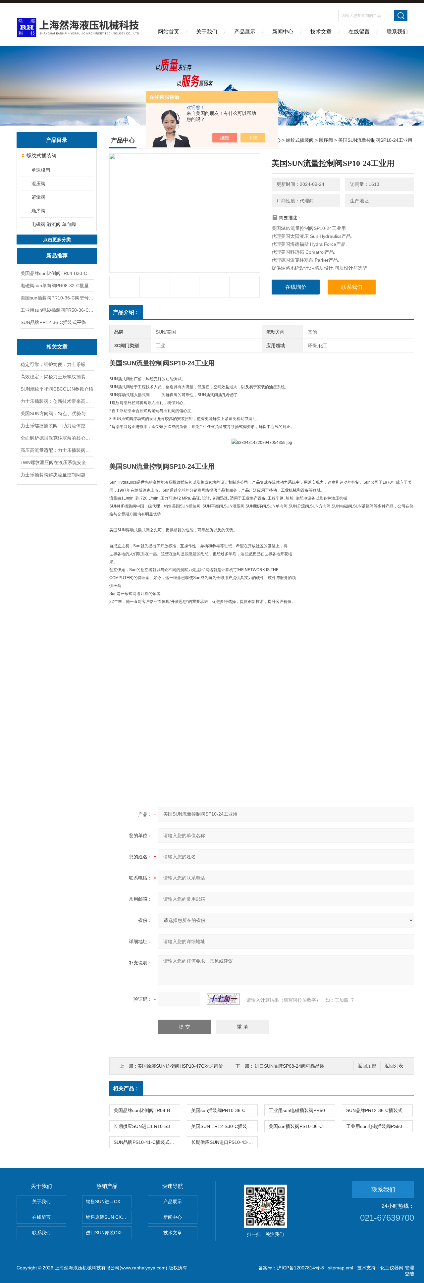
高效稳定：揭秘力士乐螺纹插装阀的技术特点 (57, 376)
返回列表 (394, 1065)
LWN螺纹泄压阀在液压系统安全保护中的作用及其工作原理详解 (57, 462)
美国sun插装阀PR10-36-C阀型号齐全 (57, 297)
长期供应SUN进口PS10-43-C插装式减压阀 (224, 1142)
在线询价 (295, 287)
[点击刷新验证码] (223, 999)
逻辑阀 (38, 197)
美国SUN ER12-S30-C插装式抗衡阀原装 (224, 1126)
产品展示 (244, 31)
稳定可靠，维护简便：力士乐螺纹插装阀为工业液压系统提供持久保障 (57, 364)
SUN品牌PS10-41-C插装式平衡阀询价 (147, 1142)
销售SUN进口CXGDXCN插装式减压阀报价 (109, 1201)
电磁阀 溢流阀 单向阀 (53, 224)
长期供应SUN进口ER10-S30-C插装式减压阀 (147, 1126)
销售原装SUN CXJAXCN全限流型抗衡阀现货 (109, 1217)
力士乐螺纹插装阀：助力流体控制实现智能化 (57, 425)
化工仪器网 (391, 1267)
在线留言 (359, 31)
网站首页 (168, 31)
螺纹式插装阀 (41, 155)
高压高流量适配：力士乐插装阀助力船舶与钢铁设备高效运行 (57, 450)
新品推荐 (57, 255)
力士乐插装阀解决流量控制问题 (53, 474)
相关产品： (126, 1088)
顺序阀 (38, 210)
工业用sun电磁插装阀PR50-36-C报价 (57, 310)
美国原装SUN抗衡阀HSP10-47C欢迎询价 (180, 1066)
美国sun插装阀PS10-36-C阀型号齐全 (302, 1126)
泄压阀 (38, 183)
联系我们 (397, 31)
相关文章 (57, 346)
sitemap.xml (340, 1267)
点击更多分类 (57, 239)
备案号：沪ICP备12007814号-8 (291, 1267)
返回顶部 (367, 1065)
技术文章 (321, 31)
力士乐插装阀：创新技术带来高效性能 (57, 401)
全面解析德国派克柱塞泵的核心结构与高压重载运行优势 (57, 438)
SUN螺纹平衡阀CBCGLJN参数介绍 (57, 389)
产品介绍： (126, 312)
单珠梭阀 (40, 170)
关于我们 (206, 31)
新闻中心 (282, 31)
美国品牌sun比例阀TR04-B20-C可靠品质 (57, 273)
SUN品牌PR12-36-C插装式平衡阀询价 (57, 322)
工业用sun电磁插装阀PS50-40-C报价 (379, 1126)
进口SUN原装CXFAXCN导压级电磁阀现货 (109, 1232)
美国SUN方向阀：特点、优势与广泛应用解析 (57, 413)
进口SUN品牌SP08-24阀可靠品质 (289, 1066)
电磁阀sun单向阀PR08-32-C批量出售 (57, 285)
